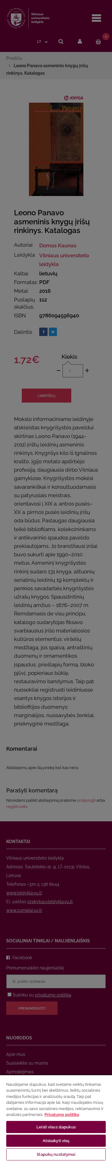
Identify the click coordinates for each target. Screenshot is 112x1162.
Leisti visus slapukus (56, 1127)
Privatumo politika (61, 1114)
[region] (56, 1118)
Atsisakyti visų (56, 1140)
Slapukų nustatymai (56, 1154)
